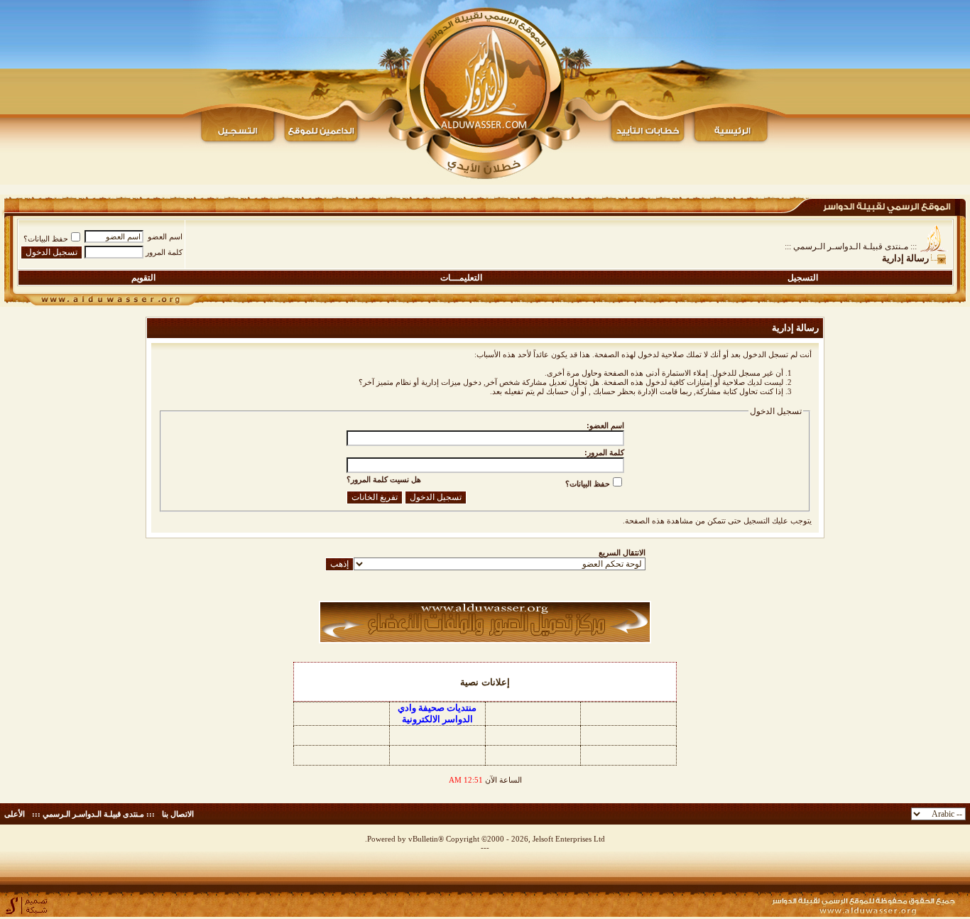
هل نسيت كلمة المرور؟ (384, 479)
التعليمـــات (461, 278)
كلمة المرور (164, 252)
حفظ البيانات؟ (45, 238)
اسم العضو (165, 236)
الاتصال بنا (178, 814)
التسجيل (803, 278)
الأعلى (14, 814)
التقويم (143, 278)
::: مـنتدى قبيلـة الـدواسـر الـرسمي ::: (851, 246)
